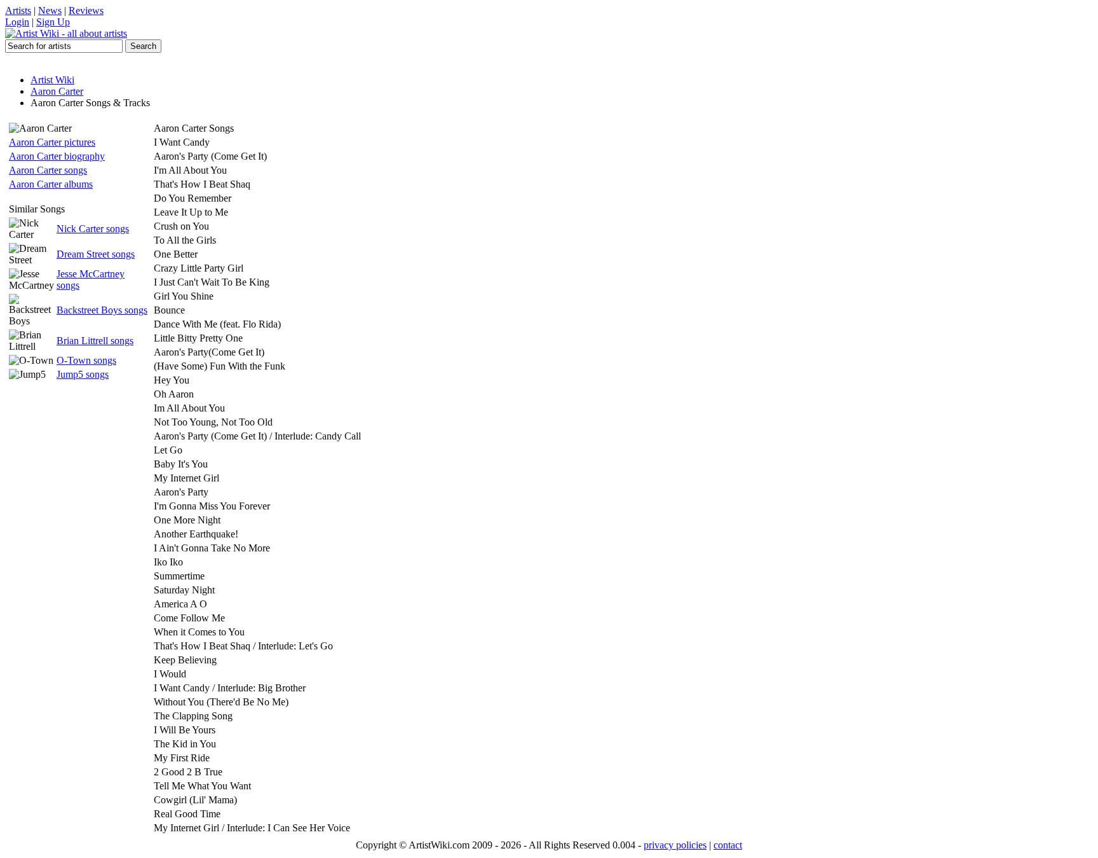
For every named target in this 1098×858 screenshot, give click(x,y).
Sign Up (53, 22)
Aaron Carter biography (57, 156)
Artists (18, 10)
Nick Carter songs (93, 228)
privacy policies (675, 845)
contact (728, 845)
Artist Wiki (52, 79)
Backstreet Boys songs (102, 310)
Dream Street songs (96, 254)
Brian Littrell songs (95, 340)
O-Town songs (86, 360)
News (50, 10)
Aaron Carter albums (51, 184)
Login (17, 22)
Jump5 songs (83, 374)
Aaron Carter (56, 91)
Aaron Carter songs (48, 170)
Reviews (86, 10)
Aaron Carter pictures (52, 142)
